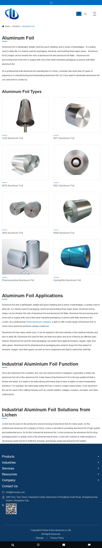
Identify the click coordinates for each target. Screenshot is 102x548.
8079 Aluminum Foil (12, 185)
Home (7, 26)
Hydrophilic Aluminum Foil (67, 280)
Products (16, 26)
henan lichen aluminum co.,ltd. (56, 530)
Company (8, 480)
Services (8, 468)
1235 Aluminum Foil (12, 138)
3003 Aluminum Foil (12, 232)
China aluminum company (38, 322)
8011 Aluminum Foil (63, 138)
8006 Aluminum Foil (63, 232)
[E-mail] (63, 545)
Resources (9, 474)
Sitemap (39, 538)
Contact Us (10, 486)
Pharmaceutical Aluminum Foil (18, 280)
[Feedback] (89, 545)
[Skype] (12, 545)
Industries (9, 462)
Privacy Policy (57, 538)
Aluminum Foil (28, 26)
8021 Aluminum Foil (63, 185)
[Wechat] (38, 545)
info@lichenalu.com (15, 492)
